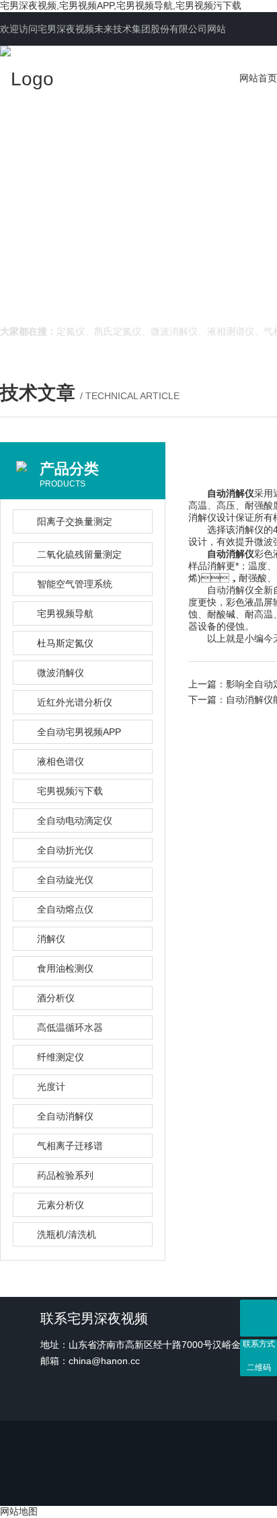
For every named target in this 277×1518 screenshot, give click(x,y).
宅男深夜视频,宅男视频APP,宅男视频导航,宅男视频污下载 (120, 5)
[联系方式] (258, 1318)
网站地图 (19, 1511)
